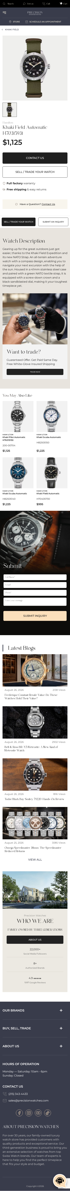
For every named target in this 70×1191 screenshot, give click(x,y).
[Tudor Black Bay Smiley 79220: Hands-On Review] (35, 780)
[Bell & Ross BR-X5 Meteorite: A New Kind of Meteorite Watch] (35, 730)
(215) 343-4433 (18, 1094)
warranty (21, 183)
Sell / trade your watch (35, 172)
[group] (10, 110)
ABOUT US (35, 939)
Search (10, 4)
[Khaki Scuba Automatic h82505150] (52, 426)
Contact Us (35, 158)
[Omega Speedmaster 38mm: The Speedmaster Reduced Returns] (35, 831)
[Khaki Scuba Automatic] (18, 481)
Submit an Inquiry (53, 222)
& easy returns (26, 189)
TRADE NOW (35, 372)
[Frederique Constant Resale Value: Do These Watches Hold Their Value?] (35, 678)
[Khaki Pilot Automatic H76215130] (18, 426)
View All (35, 859)
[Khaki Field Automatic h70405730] (52, 481)
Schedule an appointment (45, 21)
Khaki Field (12, 29)
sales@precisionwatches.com (28, 1100)
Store (16, 21)
